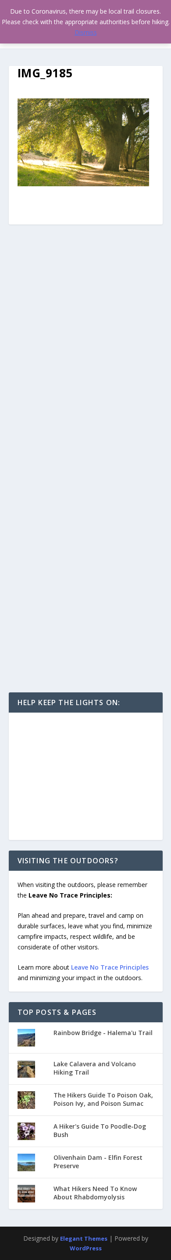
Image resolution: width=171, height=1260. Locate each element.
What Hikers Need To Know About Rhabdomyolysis (95, 1192)
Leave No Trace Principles (110, 967)
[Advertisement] (86, 776)
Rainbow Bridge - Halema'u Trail (103, 1032)
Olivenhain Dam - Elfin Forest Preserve (97, 1161)
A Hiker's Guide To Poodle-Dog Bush (99, 1130)
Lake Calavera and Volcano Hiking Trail (94, 1068)
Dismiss (86, 32)
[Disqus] (86, 352)
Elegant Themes (83, 1238)
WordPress (86, 1248)
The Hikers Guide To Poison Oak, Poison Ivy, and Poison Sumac (103, 1099)
